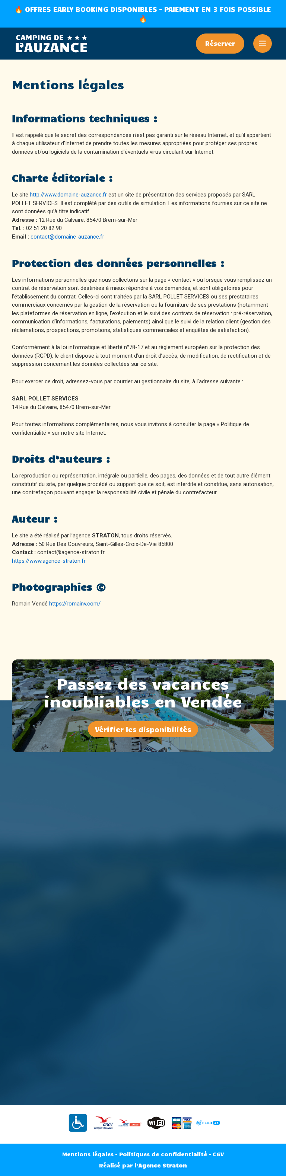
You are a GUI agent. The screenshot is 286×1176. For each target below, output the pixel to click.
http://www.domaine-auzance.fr (68, 194)
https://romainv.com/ (75, 603)
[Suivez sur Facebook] (136, 857)
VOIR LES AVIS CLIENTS (143, 1064)
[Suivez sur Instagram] (150, 857)
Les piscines (143, 976)
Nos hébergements (143, 965)
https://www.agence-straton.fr (49, 560)
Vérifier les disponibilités (143, 729)
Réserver (220, 43)
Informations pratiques (143, 999)
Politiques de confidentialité (163, 1154)
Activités (143, 988)
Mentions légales (88, 1154)
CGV (218, 1154)
